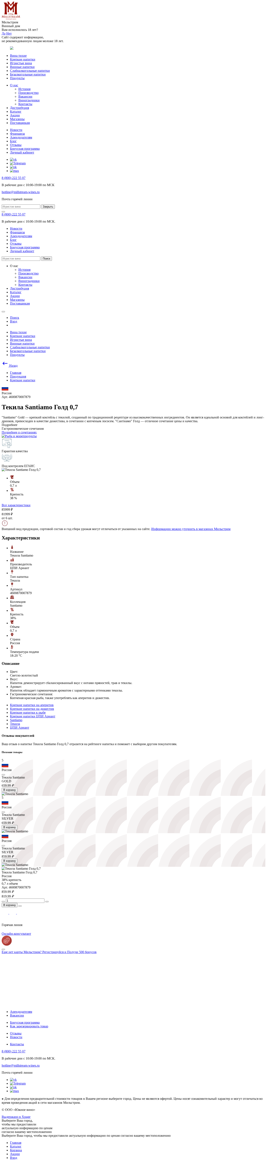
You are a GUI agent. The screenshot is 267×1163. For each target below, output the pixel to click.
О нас (14, 85)
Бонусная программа (25, 148)
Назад (13, 365)
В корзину (9, 789)
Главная (15, 1142)
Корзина (16, 1150)
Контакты (25, 104)
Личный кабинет (22, 152)
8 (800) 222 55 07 (13, 178)
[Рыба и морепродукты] (19, 436)
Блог (13, 141)
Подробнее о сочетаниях (19, 432)
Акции (15, 115)
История (24, 89)
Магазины (17, 119)
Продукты (17, 78)
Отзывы (15, 145)
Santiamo (16, 720)
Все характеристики (16, 505)
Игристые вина (21, 63)
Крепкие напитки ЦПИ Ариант (32, 716)
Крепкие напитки (22, 59)
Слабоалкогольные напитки (30, 70)
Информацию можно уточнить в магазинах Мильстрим (190, 529)
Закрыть (48, 206)
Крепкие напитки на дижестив (32, 709)
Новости (16, 130)
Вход (13, 1157)
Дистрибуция (19, 108)
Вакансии (25, 96)
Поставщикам (20, 123)
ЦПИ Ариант (19, 727)
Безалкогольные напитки (28, 74)
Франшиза (17, 133)
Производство (28, 93)
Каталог (15, 111)
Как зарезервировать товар (29, 1026)
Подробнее (9, 425)
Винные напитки (22, 67)
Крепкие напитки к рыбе (28, 712)
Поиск (46, 258)
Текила (15, 724)
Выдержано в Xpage (16, 1117)
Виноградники (29, 100)
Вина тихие (18, 55)
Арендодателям (21, 137)
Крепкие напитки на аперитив (32, 705)
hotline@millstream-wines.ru (21, 192)
